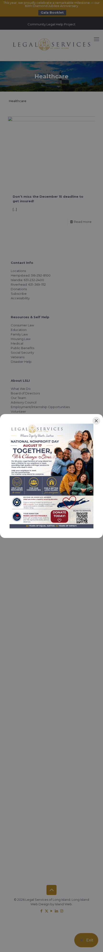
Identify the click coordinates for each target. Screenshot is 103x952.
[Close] (96, 421)
